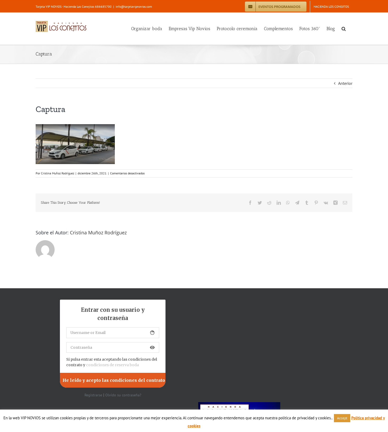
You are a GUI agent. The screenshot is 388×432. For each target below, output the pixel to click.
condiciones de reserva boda (112, 365)
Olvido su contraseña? (123, 395)
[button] (344, 29)
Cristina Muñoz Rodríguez (57, 173)
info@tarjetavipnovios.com (134, 6)
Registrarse (93, 395)
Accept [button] (342, 418)
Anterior (345, 83)
